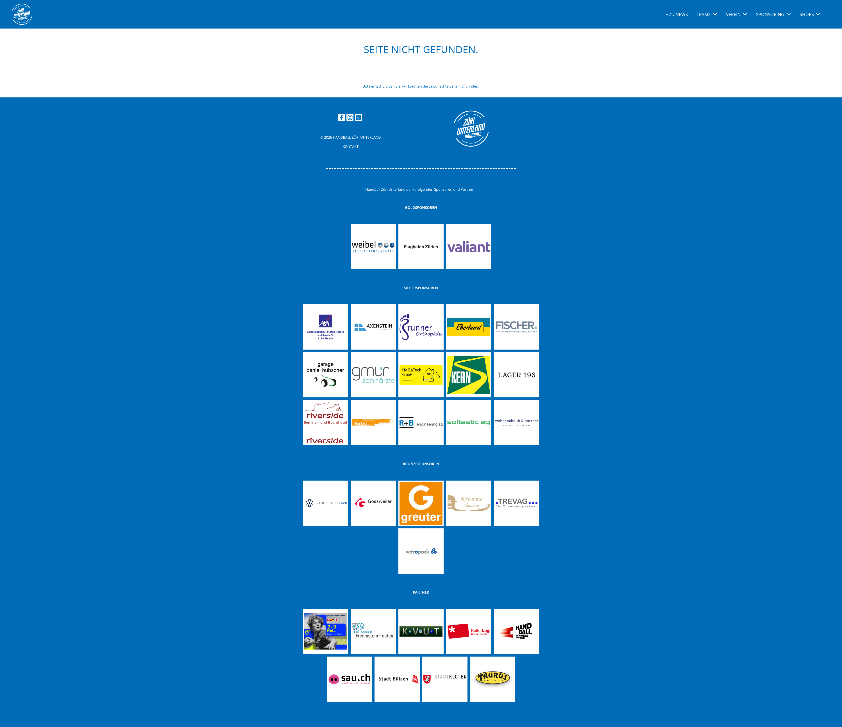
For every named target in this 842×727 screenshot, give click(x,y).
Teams (704, 14)
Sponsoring (770, 14)
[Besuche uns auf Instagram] (349, 118)
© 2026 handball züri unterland (350, 137)
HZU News (676, 14)
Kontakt (351, 146)
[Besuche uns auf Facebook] (341, 118)
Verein (733, 14)
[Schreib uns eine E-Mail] (358, 118)
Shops (807, 14)
